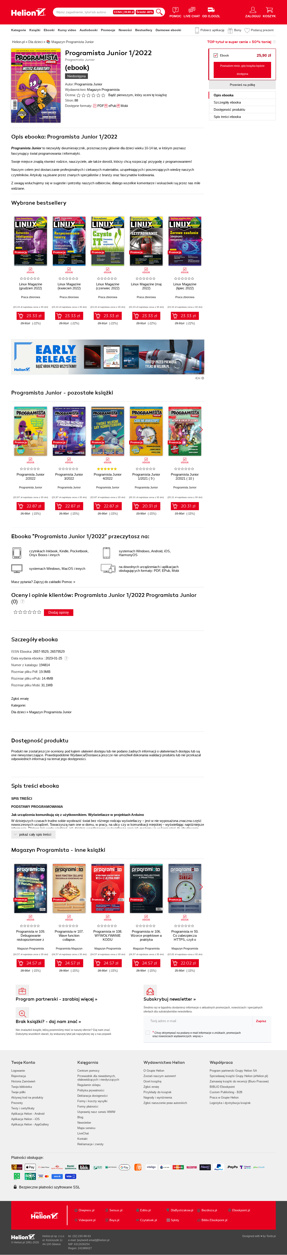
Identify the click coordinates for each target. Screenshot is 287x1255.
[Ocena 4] (93, 95)
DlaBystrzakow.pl (182, 1210)
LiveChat (83, 1133)
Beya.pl (114, 1220)
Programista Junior (88, 84)
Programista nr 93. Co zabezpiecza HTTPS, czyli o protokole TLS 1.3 (184, 937)
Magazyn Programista (103, 89)
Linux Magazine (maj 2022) (146, 286)
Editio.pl (145, 1210)
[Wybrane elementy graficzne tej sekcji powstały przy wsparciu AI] (202, 378)
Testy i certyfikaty (23, 1108)
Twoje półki (18, 1092)
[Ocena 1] (78, 95)
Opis (223, 95)
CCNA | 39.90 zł (124, 12)
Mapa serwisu (86, 1128)
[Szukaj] (159, 12)
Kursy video (67, 30)
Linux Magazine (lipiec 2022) (184, 286)
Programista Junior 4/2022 (108, 476)
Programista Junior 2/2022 (30, 476)
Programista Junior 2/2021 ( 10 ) (185, 476)
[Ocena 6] (103, 95)
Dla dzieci (18, 712)
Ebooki (49, 30)
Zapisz (261, 1021)
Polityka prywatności (90, 1090)
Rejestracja (18, 1076)
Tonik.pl (271, 1236)
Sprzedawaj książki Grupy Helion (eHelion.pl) (239, 1076)
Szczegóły (227, 102)
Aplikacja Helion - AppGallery (30, 1124)
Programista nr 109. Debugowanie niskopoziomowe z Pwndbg (30, 937)
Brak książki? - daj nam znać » (48, 1021)
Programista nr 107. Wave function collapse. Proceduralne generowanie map (69, 939)
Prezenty (17, 1103)
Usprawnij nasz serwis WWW (96, 1112)
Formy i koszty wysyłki (92, 1101)
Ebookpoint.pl (241, 1210)
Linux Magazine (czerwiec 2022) (108, 286)
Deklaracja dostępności (92, 1095)
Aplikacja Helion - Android (27, 1113)
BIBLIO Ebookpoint (222, 1086)
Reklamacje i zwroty (90, 1144)
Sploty (175, 1220)
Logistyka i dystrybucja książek (230, 1103)
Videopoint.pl (87, 1220)
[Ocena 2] (83, 95)
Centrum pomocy (88, 1070)
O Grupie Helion (154, 1070)
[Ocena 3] (88, 95)
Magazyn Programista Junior (50, 712)
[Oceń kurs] (27, 612)
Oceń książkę (152, 1081)
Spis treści (227, 117)
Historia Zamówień (23, 1081)
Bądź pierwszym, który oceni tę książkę (137, 95)
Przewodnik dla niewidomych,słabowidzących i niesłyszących (98, 1077)
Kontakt (82, 1138)
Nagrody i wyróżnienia (158, 1097)
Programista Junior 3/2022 (69, 476)
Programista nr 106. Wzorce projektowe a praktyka (146, 935)
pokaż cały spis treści (35, 834)
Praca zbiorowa (30, 297)
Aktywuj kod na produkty (27, 1097)
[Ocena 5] (98, 95)
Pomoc (67, 582)
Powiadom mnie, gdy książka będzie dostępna (242, 70)
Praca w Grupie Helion (224, 1097)
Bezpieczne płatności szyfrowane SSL (49, 1187)
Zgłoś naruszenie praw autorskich (165, 1103)
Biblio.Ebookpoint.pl (214, 1220)
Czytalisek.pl (148, 1220)
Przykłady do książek (158, 1092)
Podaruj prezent (262, 30)
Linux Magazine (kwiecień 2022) (69, 286)
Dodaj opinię (58, 612)
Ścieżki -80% (145, 12)
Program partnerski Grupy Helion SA (233, 1070)
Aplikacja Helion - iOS (25, 1119)
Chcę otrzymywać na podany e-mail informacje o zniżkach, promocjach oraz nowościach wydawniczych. (196, 1034)
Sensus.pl (115, 1210)
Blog (80, 1117)
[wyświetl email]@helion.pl (93, 1240)
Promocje (108, 30)
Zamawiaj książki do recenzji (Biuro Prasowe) (239, 1081)
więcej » (198, 1036)
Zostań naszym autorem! (160, 1076)
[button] (201, 240)
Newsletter (84, 1122)
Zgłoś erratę (20, 698)
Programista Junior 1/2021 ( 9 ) (146, 476)
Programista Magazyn (69, 948)
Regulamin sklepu (88, 1085)
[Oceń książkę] (91, 95)
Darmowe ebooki (168, 30)
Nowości (125, 30)
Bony (237, 30)
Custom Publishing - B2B (226, 1092)
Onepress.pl (86, 1210)
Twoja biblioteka (21, 1086)
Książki (34, 30)
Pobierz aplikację (212, 30)
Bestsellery (143, 30)
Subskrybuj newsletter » (170, 999)
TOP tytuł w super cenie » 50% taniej (239, 42)
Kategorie (18, 30)
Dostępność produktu (229, 109)
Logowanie (18, 1070)
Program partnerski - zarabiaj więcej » (57, 999)
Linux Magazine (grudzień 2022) (30, 286)
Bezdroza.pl (209, 1210)
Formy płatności (87, 1106)
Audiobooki (89, 30)
